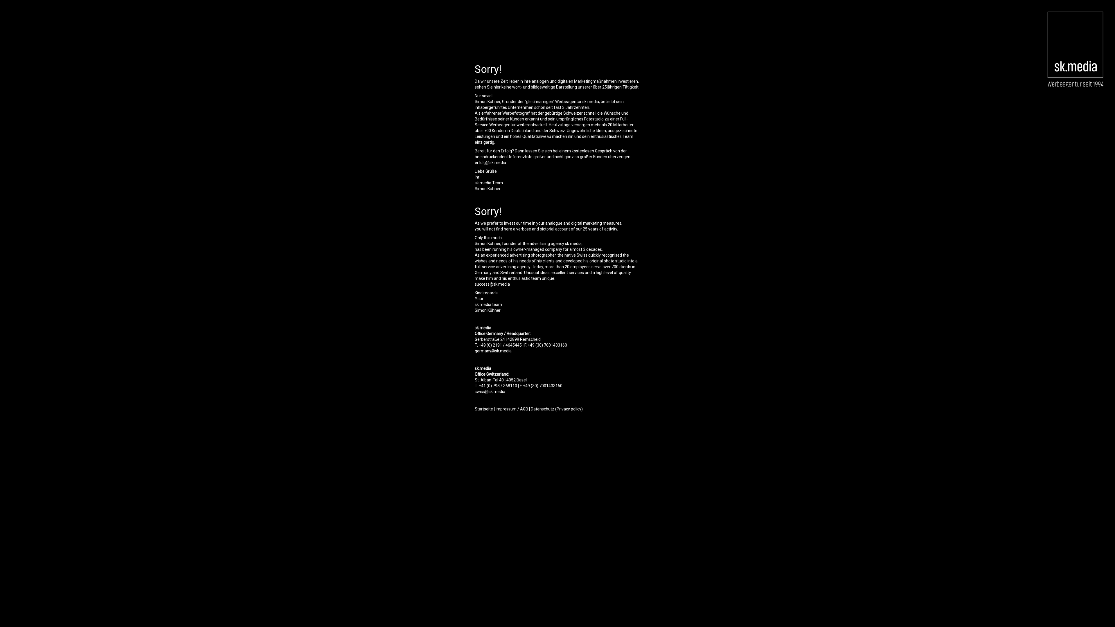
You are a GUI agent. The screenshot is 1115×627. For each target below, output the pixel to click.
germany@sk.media (493, 351)
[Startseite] (1075, 49)
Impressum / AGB (512, 409)
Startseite (484, 409)
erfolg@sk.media (490, 162)
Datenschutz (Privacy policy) (557, 409)
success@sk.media (492, 284)
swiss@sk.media (490, 391)
